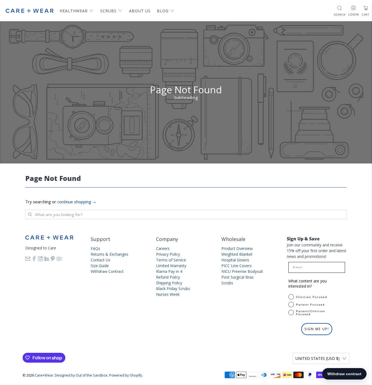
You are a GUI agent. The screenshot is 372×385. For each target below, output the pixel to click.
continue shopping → (76, 201)
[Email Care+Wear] (27, 259)
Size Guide (100, 265)
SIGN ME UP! (316, 329)
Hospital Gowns (235, 259)
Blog (163, 10)
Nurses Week (167, 294)
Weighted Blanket (236, 254)
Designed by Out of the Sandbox (81, 375)
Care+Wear (44, 375)
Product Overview (237, 248)
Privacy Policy (168, 254)
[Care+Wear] (29, 11)
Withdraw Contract (107, 271)
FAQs (95, 248)
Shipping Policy (169, 282)
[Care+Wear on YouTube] (59, 259)
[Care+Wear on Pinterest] (52, 259)
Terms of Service (171, 259)
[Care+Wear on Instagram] (40, 259)
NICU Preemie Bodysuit (242, 271)
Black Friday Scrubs (173, 288)
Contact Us (100, 259)
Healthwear (74, 10)
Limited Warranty (171, 265)
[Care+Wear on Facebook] (34, 259)
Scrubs (108, 10)
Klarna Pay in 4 (169, 271)
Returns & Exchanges (109, 254)
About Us (140, 10)
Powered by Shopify (125, 375)
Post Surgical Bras (237, 277)
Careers (163, 248)
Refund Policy (168, 277)
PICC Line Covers (236, 265)
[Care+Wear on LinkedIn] (46, 259)
